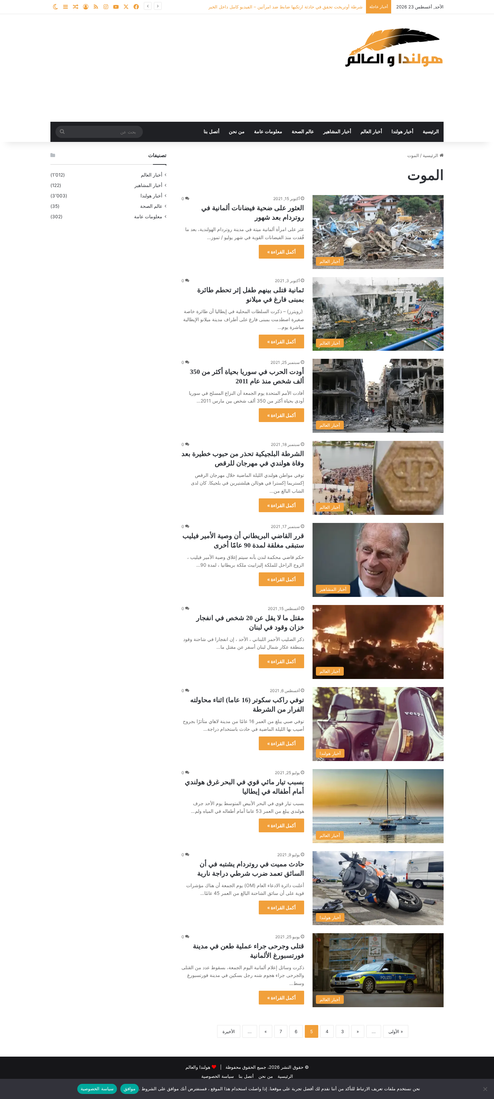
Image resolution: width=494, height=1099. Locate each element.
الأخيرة (228, 1031)
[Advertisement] (179, 68)
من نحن (237, 131)
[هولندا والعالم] (393, 47)
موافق (129, 1088)
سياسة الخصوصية (217, 1076)
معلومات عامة (268, 131)
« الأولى (395, 1031)
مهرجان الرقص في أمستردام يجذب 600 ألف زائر (317, 6)
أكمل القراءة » (281, 252)
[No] (485, 1089)
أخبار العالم (371, 131)
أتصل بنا (211, 131)
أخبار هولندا (402, 131)
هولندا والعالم (199, 1067)
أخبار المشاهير (337, 131)
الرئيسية (431, 131)
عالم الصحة (303, 131)
